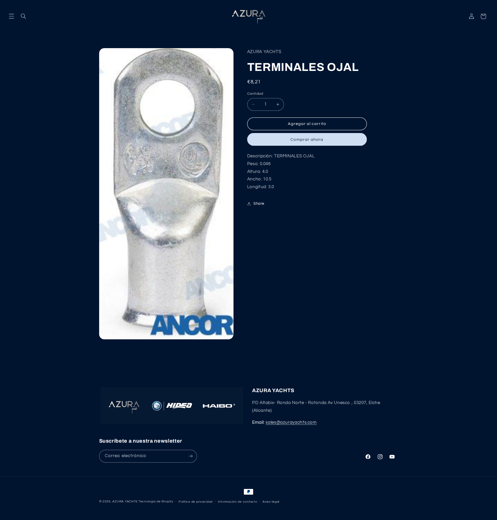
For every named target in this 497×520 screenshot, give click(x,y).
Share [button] (258, 204)
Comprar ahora (306, 139)
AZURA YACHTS (124, 501)
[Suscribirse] (190, 456)
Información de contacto (237, 501)
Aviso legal (270, 501)
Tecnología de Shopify (155, 501)
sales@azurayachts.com (291, 422)
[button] (11, 16)
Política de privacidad (196, 501)
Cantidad (255, 94)
